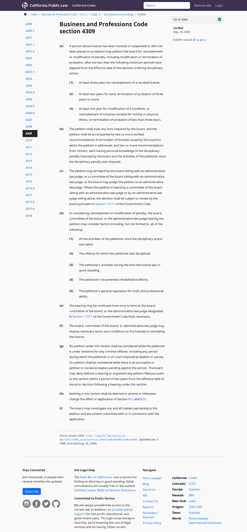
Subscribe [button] (32, 491)
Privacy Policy (152, 523)
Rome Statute (198, 518)
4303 (28, 65)
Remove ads (202, 5)
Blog (146, 484)
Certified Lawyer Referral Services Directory (104, 490)
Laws (192, 501)
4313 (28, 161)
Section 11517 (105, 204)
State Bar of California (95, 477)
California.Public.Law (49, 5)
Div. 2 (83, 14)
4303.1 (30, 72)
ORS (199, 507)
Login (219, 5)
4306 (28, 99)
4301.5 (30, 51)
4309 (28, 133)
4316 (28, 181)
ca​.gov (200, 39)
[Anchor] (80, 73)
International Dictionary (205, 523)
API (145, 495)
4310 (28, 140)
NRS (191, 495)
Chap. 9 (95, 14)
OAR (192, 507)
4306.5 (30, 106)
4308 (28, 127)
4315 (28, 175)
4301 (28, 38)
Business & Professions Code (59, 14)
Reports (148, 507)
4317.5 (30, 202)
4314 (28, 168)
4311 (28, 147)
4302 (28, 58)
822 (131, 399)
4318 (28, 216)
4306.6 (30, 113)
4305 (28, 86)
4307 (28, 120)
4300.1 (30, 31)
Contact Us (150, 501)
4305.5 (30, 92)
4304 (28, 79)
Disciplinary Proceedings (119, 14)
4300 (28, 24)
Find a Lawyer (152, 478)
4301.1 (30, 45)
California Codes (84, 5)
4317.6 (30, 209)
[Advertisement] (197, 104)
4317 (28, 195)
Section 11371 (82, 316)
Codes (34, 14)
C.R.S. (192, 484)
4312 (28, 154)
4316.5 (30, 188)
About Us (149, 490)
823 (143, 399)
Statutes (194, 489)
